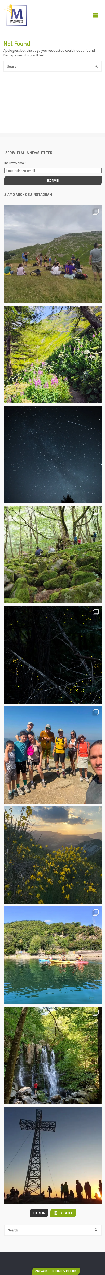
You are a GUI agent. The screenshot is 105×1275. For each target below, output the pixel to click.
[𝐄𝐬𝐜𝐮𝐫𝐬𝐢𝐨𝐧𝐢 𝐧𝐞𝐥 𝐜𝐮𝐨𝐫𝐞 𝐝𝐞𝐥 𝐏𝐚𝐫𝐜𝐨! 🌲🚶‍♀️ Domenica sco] (53, 755)
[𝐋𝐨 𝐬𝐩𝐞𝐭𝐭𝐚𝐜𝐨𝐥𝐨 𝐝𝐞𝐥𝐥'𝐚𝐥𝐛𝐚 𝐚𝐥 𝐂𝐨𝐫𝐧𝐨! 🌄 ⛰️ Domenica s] (53, 1155)
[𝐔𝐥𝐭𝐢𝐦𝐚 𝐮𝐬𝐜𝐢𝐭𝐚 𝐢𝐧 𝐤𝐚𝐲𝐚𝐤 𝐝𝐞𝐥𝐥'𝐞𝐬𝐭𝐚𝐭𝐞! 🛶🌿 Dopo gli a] (53, 955)
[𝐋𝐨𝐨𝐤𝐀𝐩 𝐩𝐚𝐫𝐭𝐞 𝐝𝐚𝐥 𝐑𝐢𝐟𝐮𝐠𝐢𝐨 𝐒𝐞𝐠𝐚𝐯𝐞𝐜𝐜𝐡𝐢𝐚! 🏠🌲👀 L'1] (53, 554)
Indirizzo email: (15, 163)
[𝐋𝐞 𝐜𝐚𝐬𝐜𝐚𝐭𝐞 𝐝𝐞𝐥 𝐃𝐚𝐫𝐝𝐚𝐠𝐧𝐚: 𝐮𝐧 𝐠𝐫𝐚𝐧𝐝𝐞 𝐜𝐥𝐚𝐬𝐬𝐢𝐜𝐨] (53, 1055)
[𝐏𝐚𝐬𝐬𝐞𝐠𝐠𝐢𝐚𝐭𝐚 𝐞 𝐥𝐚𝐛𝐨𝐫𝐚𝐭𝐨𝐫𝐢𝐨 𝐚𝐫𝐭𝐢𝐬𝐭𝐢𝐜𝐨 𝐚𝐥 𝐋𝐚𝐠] (53, 254)
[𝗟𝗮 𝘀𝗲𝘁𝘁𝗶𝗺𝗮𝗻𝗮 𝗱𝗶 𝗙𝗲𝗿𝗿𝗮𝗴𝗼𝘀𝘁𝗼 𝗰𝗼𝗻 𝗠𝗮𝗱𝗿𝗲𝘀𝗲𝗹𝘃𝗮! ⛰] (53, 455)
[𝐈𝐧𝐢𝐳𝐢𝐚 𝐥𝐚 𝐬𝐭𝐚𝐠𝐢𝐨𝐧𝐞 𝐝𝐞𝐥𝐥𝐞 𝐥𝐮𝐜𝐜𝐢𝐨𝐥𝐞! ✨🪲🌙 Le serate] (53, 655)
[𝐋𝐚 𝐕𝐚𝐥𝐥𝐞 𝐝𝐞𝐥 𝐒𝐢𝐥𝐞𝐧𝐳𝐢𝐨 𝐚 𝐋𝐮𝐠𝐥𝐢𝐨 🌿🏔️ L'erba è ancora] (53, 354)
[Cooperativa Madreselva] (15, 15)
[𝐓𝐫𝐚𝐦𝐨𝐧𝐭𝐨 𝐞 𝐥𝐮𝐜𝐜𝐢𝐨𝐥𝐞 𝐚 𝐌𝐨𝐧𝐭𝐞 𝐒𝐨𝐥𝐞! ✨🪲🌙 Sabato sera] (53, 855)
